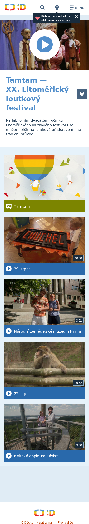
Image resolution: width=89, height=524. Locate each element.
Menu (79, 7)
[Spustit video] (44, 45)
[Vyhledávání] (42, 7)
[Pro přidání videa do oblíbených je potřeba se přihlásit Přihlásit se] (82, 94)
